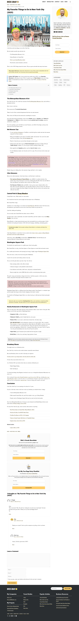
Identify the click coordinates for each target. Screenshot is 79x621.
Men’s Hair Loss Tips (58, 65)
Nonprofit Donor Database (12, 608)
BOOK (66, 1)
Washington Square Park (13, 90)
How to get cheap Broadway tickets (17, 60)
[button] (70, 2)
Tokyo (24, 597)
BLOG (62, 1)
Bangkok (25, 604)
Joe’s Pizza (13, 340)
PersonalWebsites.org (11, 599)
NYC (16, 4)
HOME (8, 613)
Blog (8, 4)
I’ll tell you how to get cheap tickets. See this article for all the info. (21, 356)
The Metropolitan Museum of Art (15, 87)
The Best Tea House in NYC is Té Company (19, 415)
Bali (24, 606)
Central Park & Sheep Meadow (14, 89)
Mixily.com (9, 597)
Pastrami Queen (36, 164)
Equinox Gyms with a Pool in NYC (17, 420)
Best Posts (12, 4)
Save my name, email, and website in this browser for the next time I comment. (25, 579)
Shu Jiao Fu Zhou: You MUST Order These (19, 412)
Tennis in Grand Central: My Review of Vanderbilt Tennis (22, 418)
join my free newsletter (34, 72)
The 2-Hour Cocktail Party (31, 473)
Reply (10, 514)
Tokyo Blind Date (57, 63)
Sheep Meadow (22, 193)
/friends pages (10, 610)
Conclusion (11, 94)
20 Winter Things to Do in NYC (19, 403)
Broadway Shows (12, 92)
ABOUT (44, 1)
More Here (56, 71)
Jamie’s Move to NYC (14, 427)
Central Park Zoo (30, 205)
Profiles (60, 82)
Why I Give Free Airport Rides (60, 69)
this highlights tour (28, 138)
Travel (19, 4)
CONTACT (57, 1)
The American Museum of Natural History (19, 179)
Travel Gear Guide (58, 67)
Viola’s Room (37, 78)
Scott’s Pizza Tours (36, 340)
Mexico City (25, 599)
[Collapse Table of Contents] (48, 85)
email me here (23, 380)
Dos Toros (42, 164)
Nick (15, 519)
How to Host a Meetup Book (13, 606)
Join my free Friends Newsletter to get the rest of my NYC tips (27, 377)
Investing (56, 82)
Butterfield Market (11, 162)
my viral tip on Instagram (17, 132)
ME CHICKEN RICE (15, 322)
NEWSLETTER (50, 1)
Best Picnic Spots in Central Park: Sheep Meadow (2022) (22, 409)
